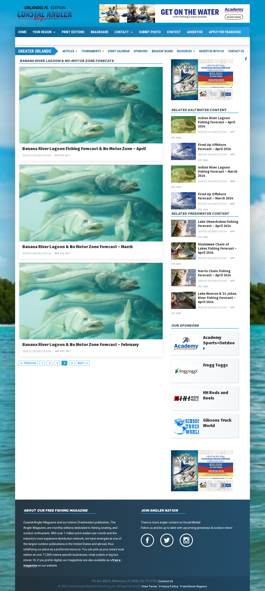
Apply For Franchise (225, 32)
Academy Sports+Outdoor (219, 343)
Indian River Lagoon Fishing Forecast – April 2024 (216, 122)
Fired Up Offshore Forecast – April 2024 (214, 147)
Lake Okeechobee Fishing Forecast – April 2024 (218, 224)
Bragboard (99, 32)
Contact (121, 32)
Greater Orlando (34, 51)
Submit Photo (150, 32)
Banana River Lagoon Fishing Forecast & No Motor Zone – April (84, 148)
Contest (174, 32)
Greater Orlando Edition (36, 155)
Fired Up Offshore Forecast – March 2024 (215, 196)
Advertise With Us (211, 51)
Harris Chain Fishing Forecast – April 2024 (214, 273)
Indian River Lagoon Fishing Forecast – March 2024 (217, 171)
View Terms (149, 586)
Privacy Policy (168, 586)
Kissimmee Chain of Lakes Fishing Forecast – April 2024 (217, 248)
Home (22, 32)
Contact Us (236, 51)
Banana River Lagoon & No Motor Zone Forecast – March (77, 246)
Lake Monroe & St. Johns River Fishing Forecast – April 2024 (217, 298)
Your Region (42, 32)
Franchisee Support (193, 586)
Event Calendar (119, 51)
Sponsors (141, 51)
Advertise (195, 32)
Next (81, 363)
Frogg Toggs (215, 365)
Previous (30, 363)
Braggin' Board (162, 51)
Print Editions (73, 32)
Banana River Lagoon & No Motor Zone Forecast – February (80, 344)
